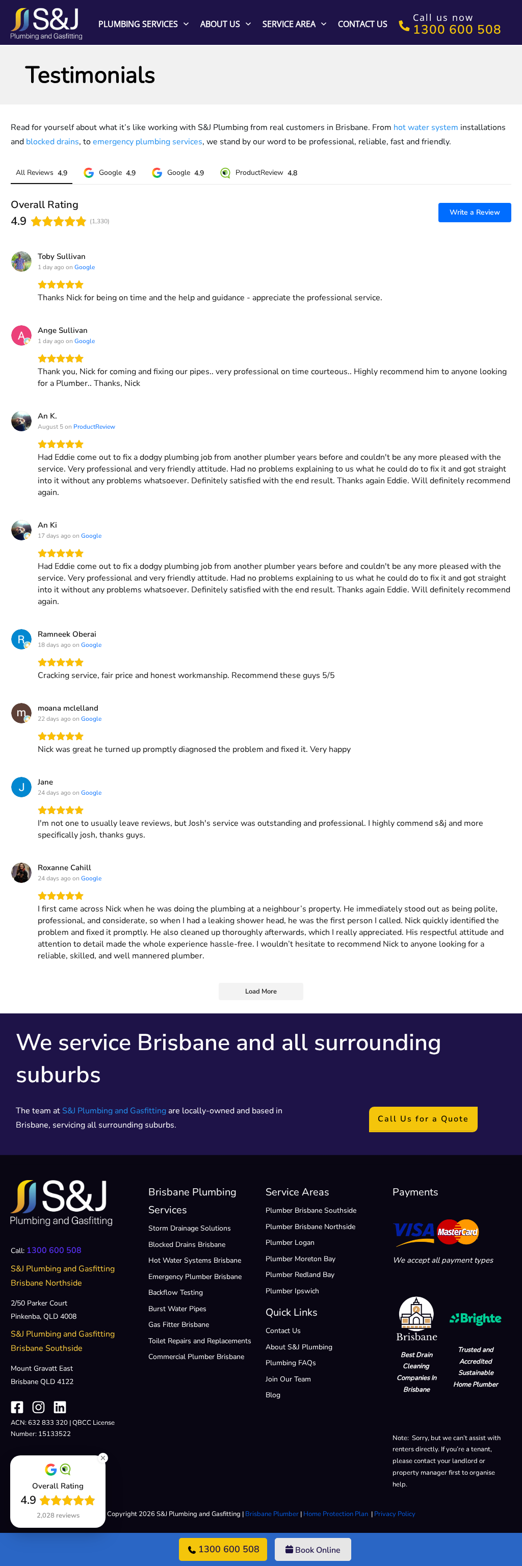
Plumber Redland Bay (300, 1275)
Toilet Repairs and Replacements (199, 1341)
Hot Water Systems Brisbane (194, 1260)
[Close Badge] (103, 1458)
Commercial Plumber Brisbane (196, 1357)
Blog (273, 1395)
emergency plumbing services (147, 141)
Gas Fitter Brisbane (178, 1324)
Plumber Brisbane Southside (311, 1210)
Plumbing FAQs (291, 1363)
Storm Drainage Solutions (189, 1228)
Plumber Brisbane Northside (310, 1227)
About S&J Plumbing (299, 1347)
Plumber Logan (290, 1242)
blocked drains (52, 141)
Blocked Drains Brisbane (186, 1244)
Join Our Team (288, 1379)
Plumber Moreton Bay (300, 1259)
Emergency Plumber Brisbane (195, 1277)
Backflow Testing (175, 1292)
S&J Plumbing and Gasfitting (114, 1110)
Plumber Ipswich (292, 1291)
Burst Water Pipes (177, 1309)
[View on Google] (21, 261)
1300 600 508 (54, 1250)
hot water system (426, 127)
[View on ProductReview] (21, 421)
